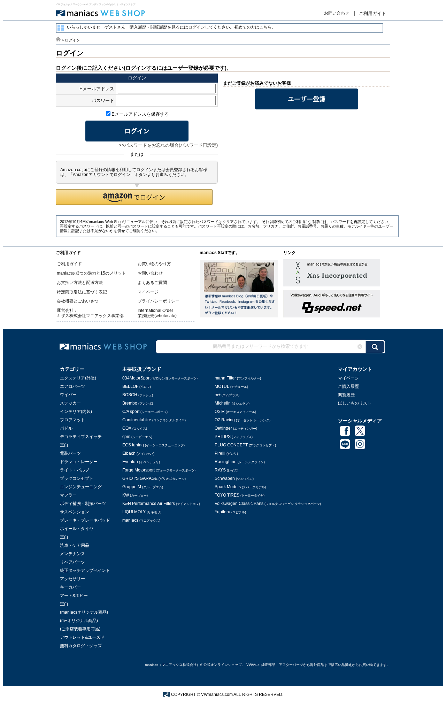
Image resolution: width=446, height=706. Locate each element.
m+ (227, 394)
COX (134, 428)
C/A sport (145, 411)
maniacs (141, 520)
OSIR (235, 411)
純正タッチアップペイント (85, 570)
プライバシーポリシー (158, 301)
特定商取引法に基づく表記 (82, 292)
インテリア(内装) (76, 411)
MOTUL (231, 386)
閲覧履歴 (346, 394)
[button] (134, 197)
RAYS (226, 470)
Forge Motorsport (158, 470)
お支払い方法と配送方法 (80, 282)
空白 (64, 445)
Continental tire (154, 419)
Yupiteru (230, 511)
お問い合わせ (336, 13)
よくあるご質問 (152, 282)
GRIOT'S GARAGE (154, 478)
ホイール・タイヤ (76, 528)
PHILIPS (234, 436)
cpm (137, 436)
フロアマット (72, 419)
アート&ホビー (74, 595)
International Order (155, 310)
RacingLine (240, 461)
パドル (66, 428)
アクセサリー (72, 578)
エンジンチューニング (81, 486)
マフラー (68, 495)
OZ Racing (242, 419)
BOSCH (137, 394)
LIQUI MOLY (141, 511)
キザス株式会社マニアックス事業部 (90, 315)
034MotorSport (160, 378)
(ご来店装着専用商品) (80, 629)
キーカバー (70, 587)
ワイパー (68, 394)
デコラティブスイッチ (81, 436)
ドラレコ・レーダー (79, 461)
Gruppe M (142, 486)
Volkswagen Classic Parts (268, 503)
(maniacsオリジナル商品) (84, 612)
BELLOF (136, 386)
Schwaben (234, 478)
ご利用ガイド (372, 13)
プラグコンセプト (76, 478)
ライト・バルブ (74, 470)
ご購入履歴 (348, 386)
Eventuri (141, 461)
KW (135, 495)
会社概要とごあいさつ (78, 301)
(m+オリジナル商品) (79, 620)
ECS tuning (153, 445)
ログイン (196, 27)
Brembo (137, 403)
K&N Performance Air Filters (161, 503)
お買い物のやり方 (154, 263)
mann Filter (238, 378)
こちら (265, 27)
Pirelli (226, 453)
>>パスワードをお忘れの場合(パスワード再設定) (168, 145)
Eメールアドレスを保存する (140, 114)
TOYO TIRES (239, 495)
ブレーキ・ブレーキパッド (85, 520)
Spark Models (240, 486)
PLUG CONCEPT (245, 445)
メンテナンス (72, 553)
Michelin (232, 403)
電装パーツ (70, 453)
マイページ (148, 292)
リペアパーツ (72, 562)
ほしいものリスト (354, 403)
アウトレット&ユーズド (82, 637)
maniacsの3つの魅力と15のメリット (91, 273)
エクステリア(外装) (78, 378)
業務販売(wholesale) (157, 315)
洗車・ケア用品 (74, 545)
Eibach (138, 453)
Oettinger (236, 428)
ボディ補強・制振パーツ (83, 503)
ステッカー (70, 403)
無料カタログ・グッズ (81, 645)
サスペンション (74, 511)
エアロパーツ (72, 386)
